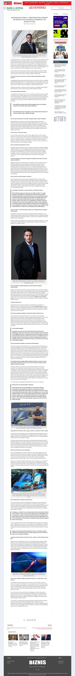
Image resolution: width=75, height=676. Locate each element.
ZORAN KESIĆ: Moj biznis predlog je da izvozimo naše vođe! (23, 643)
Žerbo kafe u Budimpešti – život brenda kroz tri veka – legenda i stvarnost (13, 643)
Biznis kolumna (42, 2)
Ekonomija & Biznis (34, 2)
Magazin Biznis (61, 661)
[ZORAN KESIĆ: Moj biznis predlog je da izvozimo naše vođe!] (24, 637)
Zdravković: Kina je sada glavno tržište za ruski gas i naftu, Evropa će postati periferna (45, 644)
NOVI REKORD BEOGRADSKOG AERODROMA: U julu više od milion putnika (60, 65)
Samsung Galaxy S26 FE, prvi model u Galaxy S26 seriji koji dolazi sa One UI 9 (60, 90)
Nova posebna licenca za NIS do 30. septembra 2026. (60, 86)
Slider (34, 23)
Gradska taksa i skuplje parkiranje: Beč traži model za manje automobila (60, 75)
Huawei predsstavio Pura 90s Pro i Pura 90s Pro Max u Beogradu (60, 95)
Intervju (26, 2)
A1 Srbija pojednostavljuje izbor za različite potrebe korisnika (60, 70)
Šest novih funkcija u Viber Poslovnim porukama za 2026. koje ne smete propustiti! (60, 101)
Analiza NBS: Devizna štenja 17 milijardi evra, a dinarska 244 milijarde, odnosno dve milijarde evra (60, 107)
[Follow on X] (39, 670)
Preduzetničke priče (63, 2)
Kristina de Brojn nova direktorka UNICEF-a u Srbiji (60, 112)
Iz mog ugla (47, 4)
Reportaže (56, 2)
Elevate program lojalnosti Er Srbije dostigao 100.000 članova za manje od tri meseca (61, 81)
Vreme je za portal (10, 661)
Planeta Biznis (49, 2)
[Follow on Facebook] (36, 670)
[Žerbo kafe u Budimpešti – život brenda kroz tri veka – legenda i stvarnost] (13, 637)
